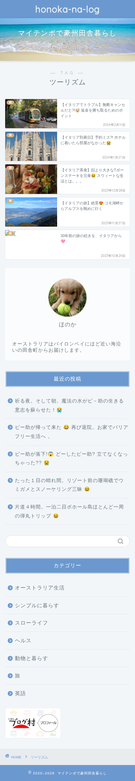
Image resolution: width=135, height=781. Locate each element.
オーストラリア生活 (40, 588)
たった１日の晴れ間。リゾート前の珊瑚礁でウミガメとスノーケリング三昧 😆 (69, 485)
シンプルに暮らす (37, 605)
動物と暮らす (31, 658)
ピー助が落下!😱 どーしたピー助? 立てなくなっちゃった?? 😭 (71, 458)
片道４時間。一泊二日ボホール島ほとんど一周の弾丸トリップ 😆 (69, 511)
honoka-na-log (67, 9)
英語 (20, 693)
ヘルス (23, 640)
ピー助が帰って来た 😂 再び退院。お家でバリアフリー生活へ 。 (71, 432)
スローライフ (31, 623)
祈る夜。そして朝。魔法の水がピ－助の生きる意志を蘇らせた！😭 (69, 405)
